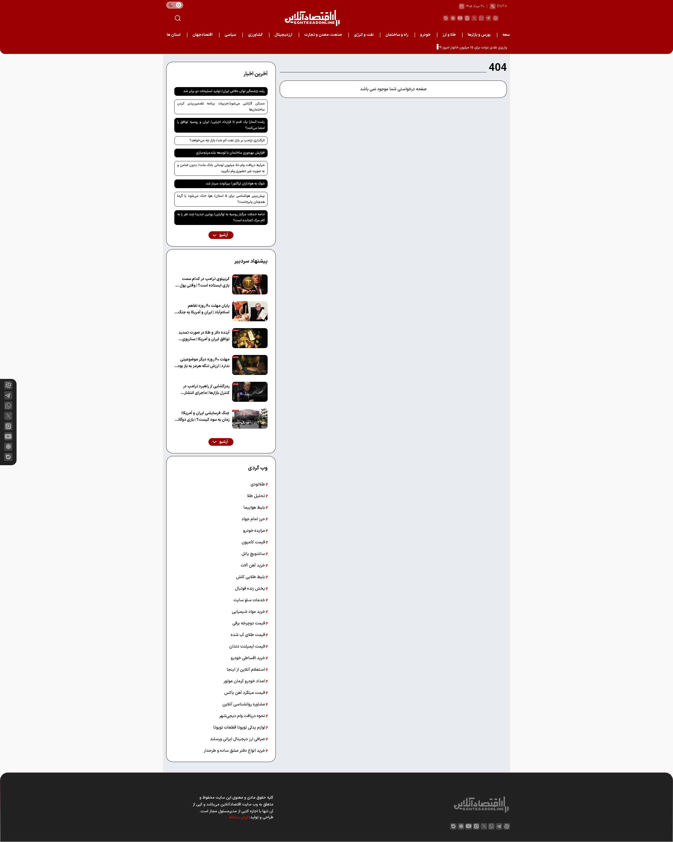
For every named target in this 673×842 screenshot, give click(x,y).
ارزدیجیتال (283, 35)
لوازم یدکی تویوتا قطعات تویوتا (239, 727)
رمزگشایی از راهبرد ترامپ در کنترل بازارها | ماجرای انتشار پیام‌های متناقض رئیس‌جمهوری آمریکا (203, 389)
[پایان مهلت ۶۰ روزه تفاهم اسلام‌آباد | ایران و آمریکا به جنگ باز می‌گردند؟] (250, 311)
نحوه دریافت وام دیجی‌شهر (242, 716)
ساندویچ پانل (254, 554)
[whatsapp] (481, 18)
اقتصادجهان (202, 35)
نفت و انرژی (364, 35)
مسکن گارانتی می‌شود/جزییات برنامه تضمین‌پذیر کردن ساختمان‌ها (221, 106)
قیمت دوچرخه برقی (249, 623)
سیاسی (230, 35)
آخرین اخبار (255, 74)
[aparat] (495, 18)
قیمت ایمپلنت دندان (247, 646)
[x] (8, 416)
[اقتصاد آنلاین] (312, 18)
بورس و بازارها (479, 35)
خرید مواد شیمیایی (249, 612)
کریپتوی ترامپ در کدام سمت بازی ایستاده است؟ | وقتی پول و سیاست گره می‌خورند (203, 282)
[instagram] (467, 18)
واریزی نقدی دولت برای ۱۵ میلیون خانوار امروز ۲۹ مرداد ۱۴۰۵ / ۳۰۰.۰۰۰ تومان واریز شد (446, 47)
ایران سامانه (238, 817)
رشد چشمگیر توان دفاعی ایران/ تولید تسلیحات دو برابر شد (224, 91)
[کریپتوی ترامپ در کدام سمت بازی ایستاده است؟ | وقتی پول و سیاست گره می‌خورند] (250, 284)
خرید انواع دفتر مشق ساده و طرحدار (235, 751)
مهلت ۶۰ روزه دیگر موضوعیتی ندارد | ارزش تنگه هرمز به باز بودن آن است (202, 363)
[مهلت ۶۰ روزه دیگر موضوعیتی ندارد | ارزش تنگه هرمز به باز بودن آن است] (250, 365)
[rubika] (453, 18)
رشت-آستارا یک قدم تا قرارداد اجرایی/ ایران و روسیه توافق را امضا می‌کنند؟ (221, 125)
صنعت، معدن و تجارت (323, 35)
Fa (505, 6)
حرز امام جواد (254, 519)
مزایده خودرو (254, 531)
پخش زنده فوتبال (250, 588)
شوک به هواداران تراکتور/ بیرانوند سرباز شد (235, 183)
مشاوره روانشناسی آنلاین (244, 704)
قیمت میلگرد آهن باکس (245, 693)
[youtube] (460, 18)
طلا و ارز (449, 35)
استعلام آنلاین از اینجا (246, 669)
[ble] (446, 18)
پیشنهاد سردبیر (251, 261)
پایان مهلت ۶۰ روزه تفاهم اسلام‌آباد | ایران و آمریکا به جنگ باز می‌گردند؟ (204, 309)
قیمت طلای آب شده (248, 635)
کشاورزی (255, 35)
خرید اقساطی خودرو (248, 658)
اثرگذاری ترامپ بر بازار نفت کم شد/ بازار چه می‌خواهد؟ (227, 140)
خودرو (425, 35)
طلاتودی (258, 484)
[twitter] (474, 18)
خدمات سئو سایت (249, 600)
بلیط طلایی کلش (251, 577)
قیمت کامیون (254, 542)
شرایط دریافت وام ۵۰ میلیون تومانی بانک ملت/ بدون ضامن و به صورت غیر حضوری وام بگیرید (221, 168)
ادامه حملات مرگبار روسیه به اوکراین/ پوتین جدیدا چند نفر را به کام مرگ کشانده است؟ (221, 217)
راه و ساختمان (396, 35)
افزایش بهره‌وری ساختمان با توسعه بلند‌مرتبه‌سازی (230, 153)
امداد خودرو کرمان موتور (244, 681)
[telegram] (488, 18)
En (499, 6)
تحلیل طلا (256, 496)
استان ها (174, 35)
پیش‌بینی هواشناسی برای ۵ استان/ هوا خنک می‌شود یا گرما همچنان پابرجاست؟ (221, 199)
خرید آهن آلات (253, 565)
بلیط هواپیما (254, 507)
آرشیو (223, 235)
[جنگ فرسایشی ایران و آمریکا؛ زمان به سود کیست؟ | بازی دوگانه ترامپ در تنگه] (250, 419)
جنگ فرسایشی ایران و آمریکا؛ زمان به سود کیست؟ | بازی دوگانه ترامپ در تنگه (203, 416)
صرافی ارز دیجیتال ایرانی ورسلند (238, 739)
